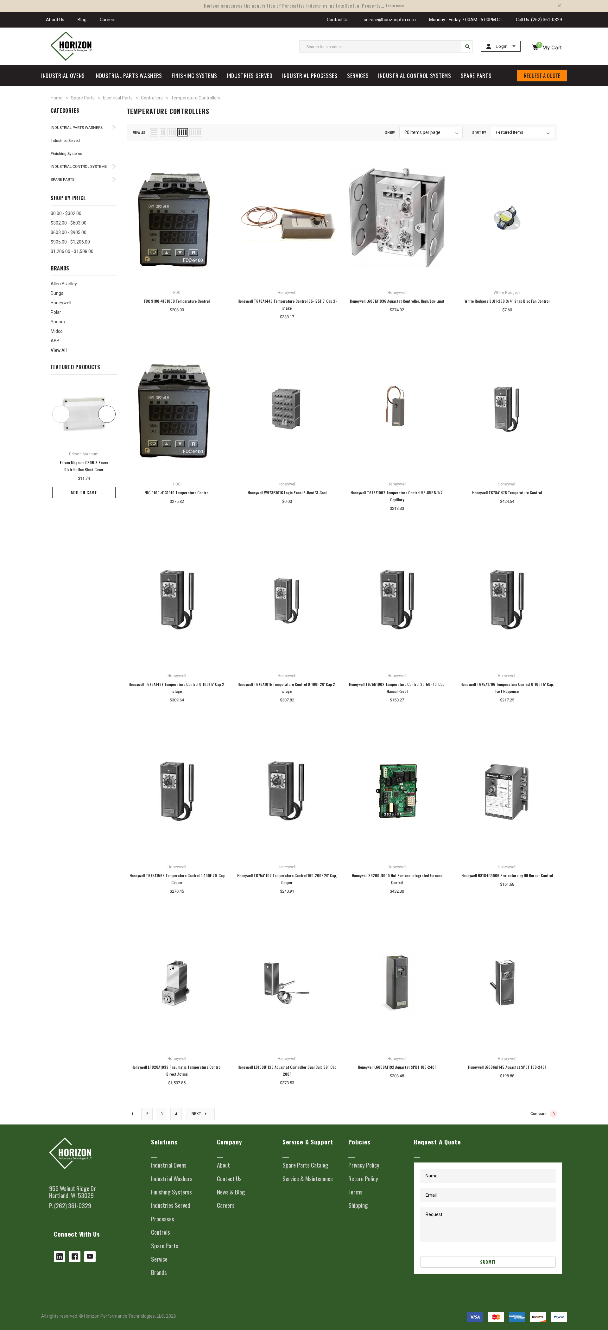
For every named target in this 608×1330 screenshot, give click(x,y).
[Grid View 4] (182, 132)
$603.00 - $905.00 (68, 232)
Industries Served (65, 140)
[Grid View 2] (163, 132)
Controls (160, 1232)
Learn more (395, 5)
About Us (55, 19)
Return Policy (363, 1178)
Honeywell (61, 302)
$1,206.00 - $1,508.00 (72, 251)
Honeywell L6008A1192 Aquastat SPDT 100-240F (397, 1067)
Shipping (358, 1205)
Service (159, 1259)
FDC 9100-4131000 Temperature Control (177, 301)
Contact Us (338, 19)
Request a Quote (542, 75)
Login (502, 46)
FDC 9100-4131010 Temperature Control (176, 492)
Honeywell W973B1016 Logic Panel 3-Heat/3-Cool (287, 492)
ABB (55, 340)
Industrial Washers (172, 1178)
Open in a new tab (59, 1256)
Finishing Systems (66, 153)
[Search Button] (466, 46)
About (223, 1165)
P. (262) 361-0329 (70, 1205)
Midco (57, 331)
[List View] (154, 132)
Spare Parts (62, 179)
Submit (488, 1262)
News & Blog (231, 1192)
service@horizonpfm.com (389, 19)
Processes (162, 1219)
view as (139, 132)
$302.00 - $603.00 (68, 222)
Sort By (479, 132)
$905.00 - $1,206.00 (70, 241)
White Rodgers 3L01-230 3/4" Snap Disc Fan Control (507, 301)
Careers (108, 19)
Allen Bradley (64, 283)
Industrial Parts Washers (77, 127)
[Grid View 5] (195, 132)
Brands (159, 1272)
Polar (56, 312)
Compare (542, 1114)
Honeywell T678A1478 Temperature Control (507, 492)
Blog (82, 19)
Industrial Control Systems (79, 166)
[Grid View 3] (172, 132)
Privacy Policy (363, 1165)
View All (59, 350)
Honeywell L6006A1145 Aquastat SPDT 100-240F (507, 1067)
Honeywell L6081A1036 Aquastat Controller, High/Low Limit (397, 301)
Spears (58, 321)
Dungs (57, 293)
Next (197, 1114)
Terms (355, 1192)
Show (390, 132)
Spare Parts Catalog (305, 1165)
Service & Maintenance (307, 1178)
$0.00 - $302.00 (66, 213)
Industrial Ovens (169, 1165)
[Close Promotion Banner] (559, 6)
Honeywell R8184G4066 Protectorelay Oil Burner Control (507, 875)
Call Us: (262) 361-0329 (539, 19)
